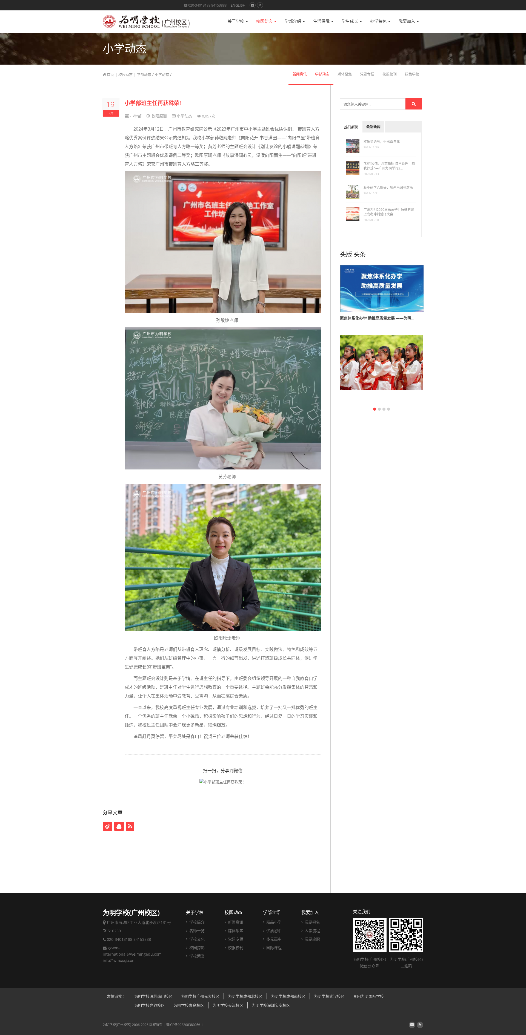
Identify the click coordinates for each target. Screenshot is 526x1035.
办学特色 (379, 21)
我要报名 (312, 922)
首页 (110, 74)
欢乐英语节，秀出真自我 (382, 141)
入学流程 (312, 930)
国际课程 (273, 947)
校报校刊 (389, 74)
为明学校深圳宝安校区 (271, 1005)
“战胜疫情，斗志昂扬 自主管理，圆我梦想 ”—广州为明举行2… (389, 166)
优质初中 (273, 930)
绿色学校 (412, 74)
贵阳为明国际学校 (368, 996)
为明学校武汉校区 (329, 996)
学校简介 (196, 922)
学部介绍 (293, 21)
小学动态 (162, 74)
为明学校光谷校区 (149, 1005)
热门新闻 (351, 127)
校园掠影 (196, 947)
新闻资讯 (300, 74)
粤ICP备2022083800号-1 (184, 1024)
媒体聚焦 (345, 74)
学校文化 (196, 939)
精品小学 (273, 922)
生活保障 (322, 21)
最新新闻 (373, 127)
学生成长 (350, 21)
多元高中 (273, 939)
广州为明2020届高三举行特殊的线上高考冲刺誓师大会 (389, 212)
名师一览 (196, 930)
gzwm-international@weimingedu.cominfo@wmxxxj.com (132, 954)
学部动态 (144, 74)
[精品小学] (381, 369)
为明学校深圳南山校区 (153, 996)
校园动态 (265, 21)
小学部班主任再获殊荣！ (155, 103)
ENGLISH (238, 5)
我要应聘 (312, 939)
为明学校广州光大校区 (200, 996)
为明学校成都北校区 (245, 996)
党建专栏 (367, 74)
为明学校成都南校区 (288, 996)
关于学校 (236, 21)
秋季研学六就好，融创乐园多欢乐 (388, 187)
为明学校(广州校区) (117, 1024)
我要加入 (407, 21)
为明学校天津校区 (228, 1005)
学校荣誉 (196, 956)
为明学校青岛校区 (188, 1005)
